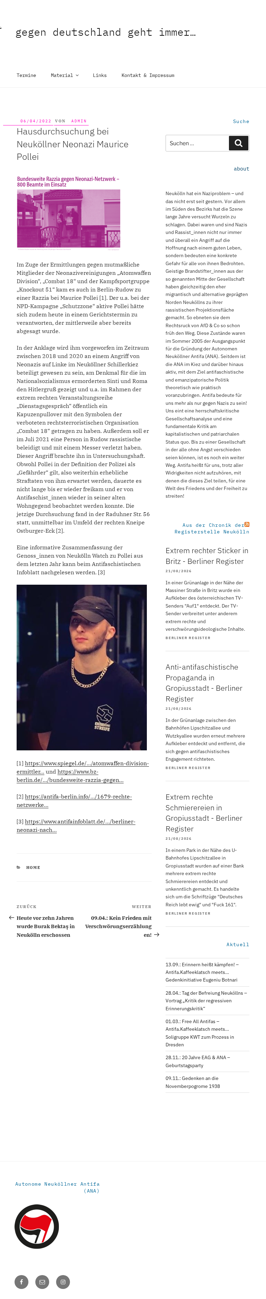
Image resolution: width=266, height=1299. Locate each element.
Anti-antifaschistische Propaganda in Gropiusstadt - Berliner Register (204, 683)
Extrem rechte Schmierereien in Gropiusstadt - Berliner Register (204, 813)
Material (62, 75)
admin (79, 121)
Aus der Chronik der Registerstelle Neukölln (212, 528)
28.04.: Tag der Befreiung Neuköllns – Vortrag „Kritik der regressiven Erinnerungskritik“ (206, 1001)
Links (100, 75)
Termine (26, 75)
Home (33, 867)
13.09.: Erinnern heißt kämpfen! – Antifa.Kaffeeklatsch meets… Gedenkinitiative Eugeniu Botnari (202, 972)
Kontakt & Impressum (148, 75)
